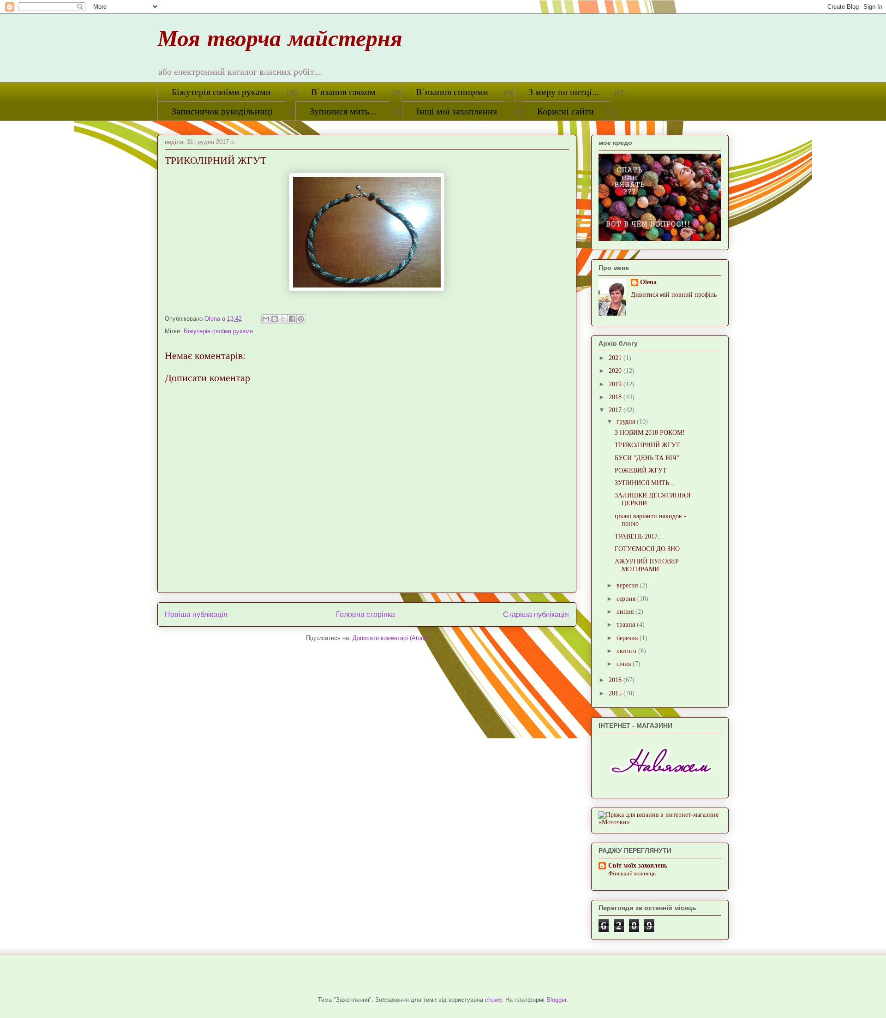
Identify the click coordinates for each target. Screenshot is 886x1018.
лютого (627, 650)
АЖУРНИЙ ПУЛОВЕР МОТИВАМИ (647, 565)
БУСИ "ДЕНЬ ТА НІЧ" (647, 458)
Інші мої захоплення (456, 111)
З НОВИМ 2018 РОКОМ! (650, 432)
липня (626, 611)
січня (625, 663)
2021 (616, 357)
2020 (616, 370)
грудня (627, 421)
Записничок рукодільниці (222, 111)
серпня (627, 598)
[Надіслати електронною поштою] (265, 318)
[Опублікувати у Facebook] (292, 318)
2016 (616, 680)
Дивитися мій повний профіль (674, 294)
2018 (616, 397)
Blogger (556, 999)
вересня (628, 585)
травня (627, 624)
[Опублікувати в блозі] (274, 318)
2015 (616, 693)
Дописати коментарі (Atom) (390, 638)
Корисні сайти (565, 111)
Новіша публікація (196, 614)
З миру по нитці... (563, 92)
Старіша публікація (536, 614)
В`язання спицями (452, 92)
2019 (616, 384)
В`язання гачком (343, 92)
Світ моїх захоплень (637, 865)
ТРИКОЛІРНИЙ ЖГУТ (647, 445)
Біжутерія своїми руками (221, 92)
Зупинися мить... (343, 111)
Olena (648, 282)
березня (628, 638)
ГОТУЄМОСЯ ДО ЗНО (647, 548)
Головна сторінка (365, 614)
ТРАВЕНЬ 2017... (639, 536)
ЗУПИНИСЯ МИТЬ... (645, 482)
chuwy (493, 999)
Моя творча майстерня (279, 42)
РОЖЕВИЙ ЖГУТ (641, 470)
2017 (616, 410)
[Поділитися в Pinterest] (300, 318)
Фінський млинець (632, 873)
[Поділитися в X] (283, 318)
